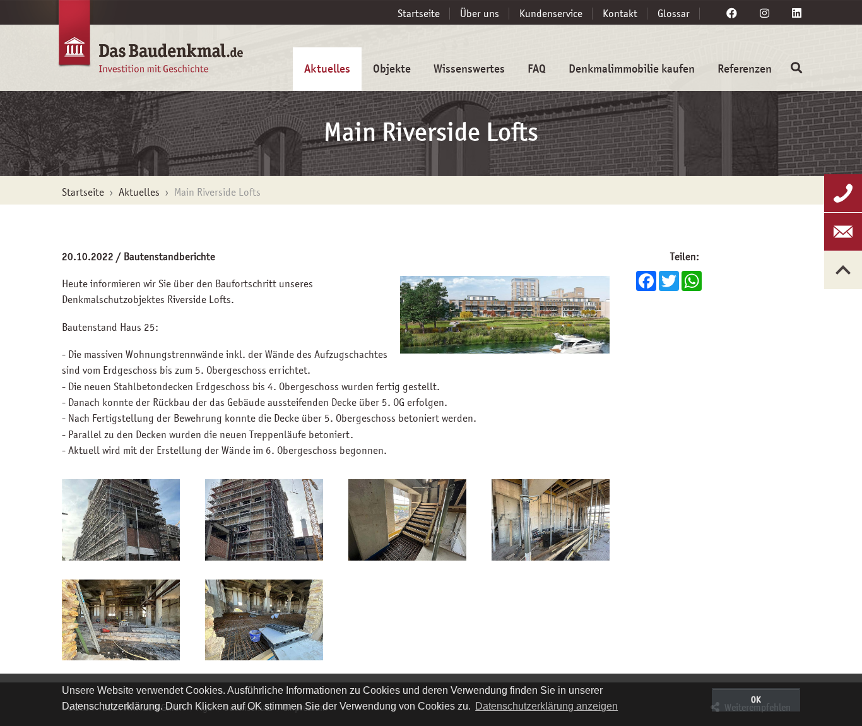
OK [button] (756, 699)
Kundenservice (550, 13)
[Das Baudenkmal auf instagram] (764, 13)
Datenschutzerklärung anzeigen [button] (546, 706)
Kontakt (620, 13)
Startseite (419, 13)
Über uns (479, 13)
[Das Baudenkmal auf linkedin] (797, 13)
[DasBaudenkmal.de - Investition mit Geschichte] (134, 43)
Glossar (674, 13)
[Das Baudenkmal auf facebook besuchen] (731, 13)
